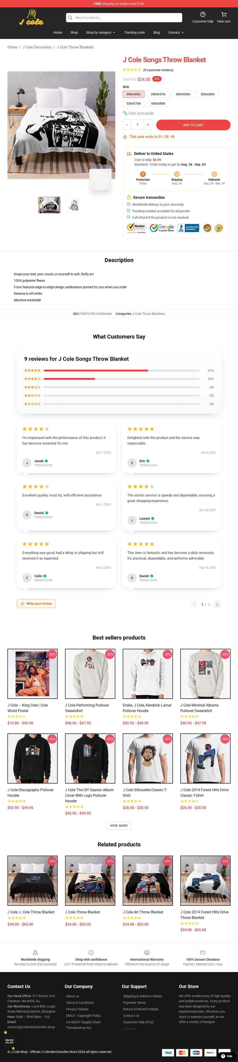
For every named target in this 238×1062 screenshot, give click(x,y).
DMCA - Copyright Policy (83, 1015)
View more (119, 825)
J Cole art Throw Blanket (143, 912)
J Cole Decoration (37, 47)
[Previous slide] (15, 125)
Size (126, 87)
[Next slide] (108, 125)
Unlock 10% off (9, 1041)
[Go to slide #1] (49, 205)
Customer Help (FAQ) (138, 1022)
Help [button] (229, 1056)
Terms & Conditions (80, 1002)
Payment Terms (134, 1002)
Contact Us (131, 1015)
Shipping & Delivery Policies (142, 996)
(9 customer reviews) (158, 70)
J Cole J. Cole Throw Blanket (30, 912)
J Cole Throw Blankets (75, 47)
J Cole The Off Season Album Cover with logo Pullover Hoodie (89, 795)
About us (72, 996)
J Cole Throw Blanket (82, 912)
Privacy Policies (77, 1009)
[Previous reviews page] (194, 604)
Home (12, 47)
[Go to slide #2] (73, 205)
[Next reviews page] (217, 604)
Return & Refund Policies (141, 1009)
